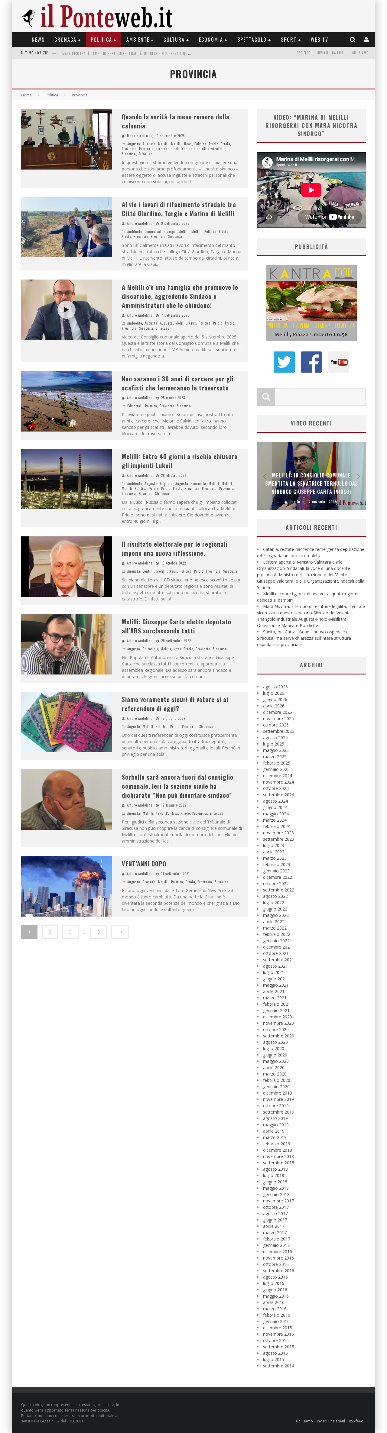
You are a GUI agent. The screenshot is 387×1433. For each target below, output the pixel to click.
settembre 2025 (278, 731)
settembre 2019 (278, 1112)
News (38, 39)
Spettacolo (252, 39)
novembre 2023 (278, 833)
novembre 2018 (278, 1156)
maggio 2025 (276, 750)
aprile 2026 (274, 706)
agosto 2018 (275, 1169)
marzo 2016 (275, 1309)
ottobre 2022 (276, 883)
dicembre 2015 (277, 1328)
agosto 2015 (275, 1353)
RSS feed (304, 52)
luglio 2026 (273, 693)
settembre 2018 (278, 1163)
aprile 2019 (274, 1131)
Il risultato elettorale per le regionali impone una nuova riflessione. (174, 548)
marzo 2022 (275, 928)
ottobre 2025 (276, 725)
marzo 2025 (275, 756)
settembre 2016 (278, 1270)
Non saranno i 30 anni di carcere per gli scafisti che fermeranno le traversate (178, 383)
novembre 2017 (278, 1201)
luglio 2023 (273, 845)
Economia (211, 39)
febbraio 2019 (276, 1144)
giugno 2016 (275, 1289)
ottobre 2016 (276, 1264)
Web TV (319, 39)
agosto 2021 (275, 966)
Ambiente (137, 39)
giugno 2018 (275, 1182)
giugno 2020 (275, 1055)
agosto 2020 (275, 1042)
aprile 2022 (274, 921)
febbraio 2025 (276, 763)
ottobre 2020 (276, 1029)
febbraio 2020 (276, 1080)
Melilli (163, 143)
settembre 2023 (278, 839)
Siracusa (129, 153)
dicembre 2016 (277, 1251)
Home (26, 95)
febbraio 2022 (276, 934)
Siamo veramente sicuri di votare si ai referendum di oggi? (175, 704)
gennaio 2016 (276, 1321)
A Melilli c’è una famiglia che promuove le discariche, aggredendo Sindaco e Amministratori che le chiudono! (180, 296)
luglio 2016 (273, 1283)
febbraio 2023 (276, 864)
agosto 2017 (275, 1213)
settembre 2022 (278, 890)
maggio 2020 (276, 1061)
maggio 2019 (276, 1124)
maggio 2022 (276, 915)
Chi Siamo (360, 52)
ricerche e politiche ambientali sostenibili (190, 148)
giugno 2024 (275, 807)
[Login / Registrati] (367, 39)
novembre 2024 (278, 782)
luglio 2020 (273, 1048)
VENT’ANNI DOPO (144, 863)
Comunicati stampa (160, 231)
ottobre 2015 (276, 1340)
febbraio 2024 (276, 826)
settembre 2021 (278, 959)
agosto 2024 (275, 801)
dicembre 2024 (277, 775)
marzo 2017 (275, 1232)
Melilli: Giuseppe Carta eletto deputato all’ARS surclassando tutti (176, 626)
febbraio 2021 (276, 1004)
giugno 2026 (275, 699)
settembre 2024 (278, 794)
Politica (101, 39)
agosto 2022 (275, 896)
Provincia (129, 148)
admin (295, 501)
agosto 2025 (275, 737)
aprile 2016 (274, 1302)
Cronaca (65, 39)
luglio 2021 (273, 972)
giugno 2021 (275, 979)
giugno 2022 (275, 909)
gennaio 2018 (276, 1194)
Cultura (174, 39)
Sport (289, 39)
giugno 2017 (275, 1220)
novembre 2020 (278, 1023)
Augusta (133, 143)
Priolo (213, 143)
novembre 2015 (278, 1334)
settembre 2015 (278, 1347)
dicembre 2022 (277, 877)
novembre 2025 (278, 718)
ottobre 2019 (276, 1105)
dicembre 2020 (277, 1017)
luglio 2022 (273, 902)
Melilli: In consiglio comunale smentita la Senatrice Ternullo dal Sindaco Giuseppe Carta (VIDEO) (311, 483)
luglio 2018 (273, 1175)
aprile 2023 (274, 852)
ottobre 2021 (276, 953)
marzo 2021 (275, 998)
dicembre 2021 (277, 947)
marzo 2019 (275, 1137)
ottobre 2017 (276, 1207)
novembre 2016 (278, 1258)
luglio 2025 (273, 744)
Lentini (148, 571)
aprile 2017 (274, 1226)
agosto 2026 (275, 687)
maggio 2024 (276, 814)
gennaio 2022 (276, 940)
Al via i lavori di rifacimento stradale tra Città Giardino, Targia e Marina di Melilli (179, 209)
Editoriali (135, 405)
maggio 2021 (276, 985)
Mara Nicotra (137, 135)
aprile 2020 (274, 1067)
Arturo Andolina (140, 223)
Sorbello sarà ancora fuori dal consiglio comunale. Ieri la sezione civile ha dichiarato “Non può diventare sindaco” (177, 786)
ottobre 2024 (276, 788)
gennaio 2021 (276, 1010)
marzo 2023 (275, 858)
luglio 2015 (273, 1359)
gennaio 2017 (276, 1245)
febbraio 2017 (276, 1239)
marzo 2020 (275, 1074)
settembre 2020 (278, 1036)
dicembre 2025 (277, 712)
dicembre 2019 (277, 1093)
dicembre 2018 (277, 1150)
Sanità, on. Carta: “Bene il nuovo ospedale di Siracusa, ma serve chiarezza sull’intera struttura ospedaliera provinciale (170, 53)
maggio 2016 (276, 1296)
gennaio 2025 (276, 769)
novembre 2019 (278, 1099)
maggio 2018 (276, 1188)
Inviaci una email (331, 52)
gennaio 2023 (276, 871)
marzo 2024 (275, 820)
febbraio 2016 (276, 1315)
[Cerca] (353, 39)
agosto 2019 (275, 1118)
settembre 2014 (278, 1366)
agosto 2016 (275, 1277)
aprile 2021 (274, 991)
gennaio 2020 (276, 1086)
